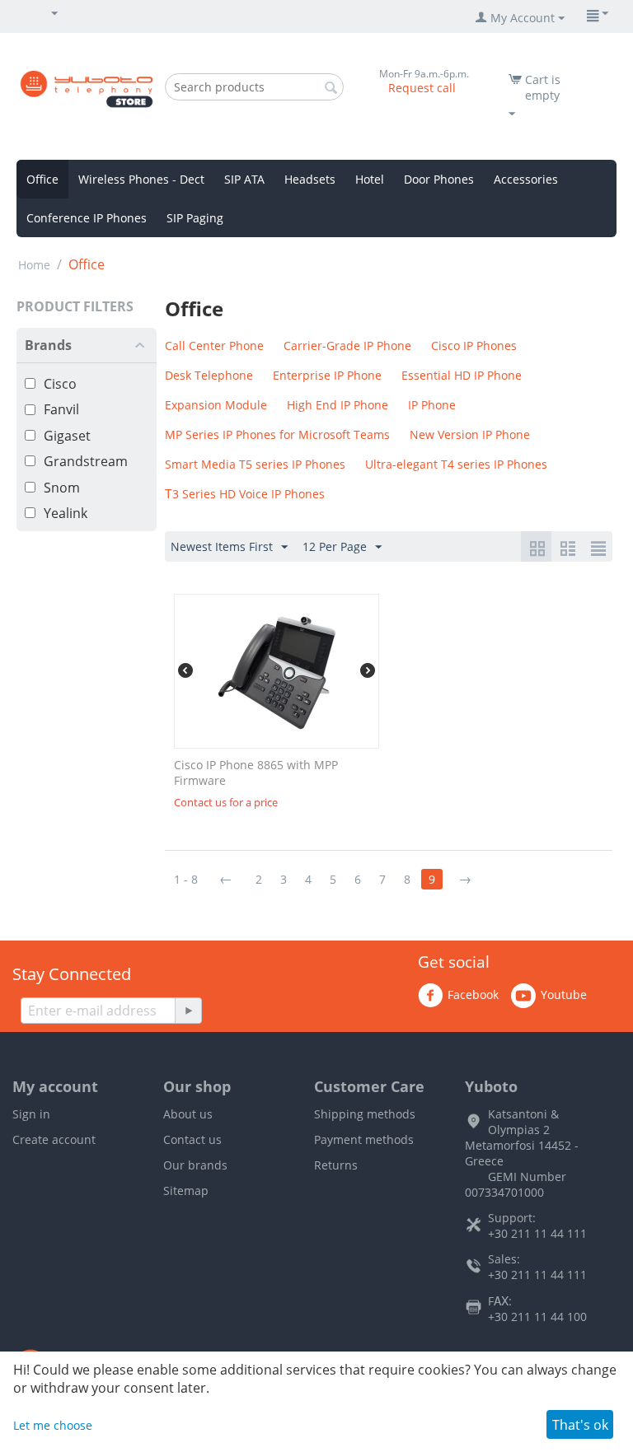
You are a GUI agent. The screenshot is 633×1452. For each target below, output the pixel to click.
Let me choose (52, 1425)
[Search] (331, 88)
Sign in (31, 1114)
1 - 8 (186, 879)
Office (42, 179)
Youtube (564, 994)
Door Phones (439, 179)
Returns (336, 1165)
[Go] (188, 1010)
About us (188, 1114)
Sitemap (186, 1190)
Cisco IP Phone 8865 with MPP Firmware (256, 772)
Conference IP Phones (86, 218)
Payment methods (364, 1139)
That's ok (580, 1425)
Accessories (526, 179)
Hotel (369, 179)
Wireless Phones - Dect (141, 179)
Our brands (195, 1165)
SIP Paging (194, 218)
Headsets (309, 179)
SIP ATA (244, 179)
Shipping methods (364, 1114)
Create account (54, 1139)
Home (34, 265)
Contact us (192, 1139)
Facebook (473, 994)
